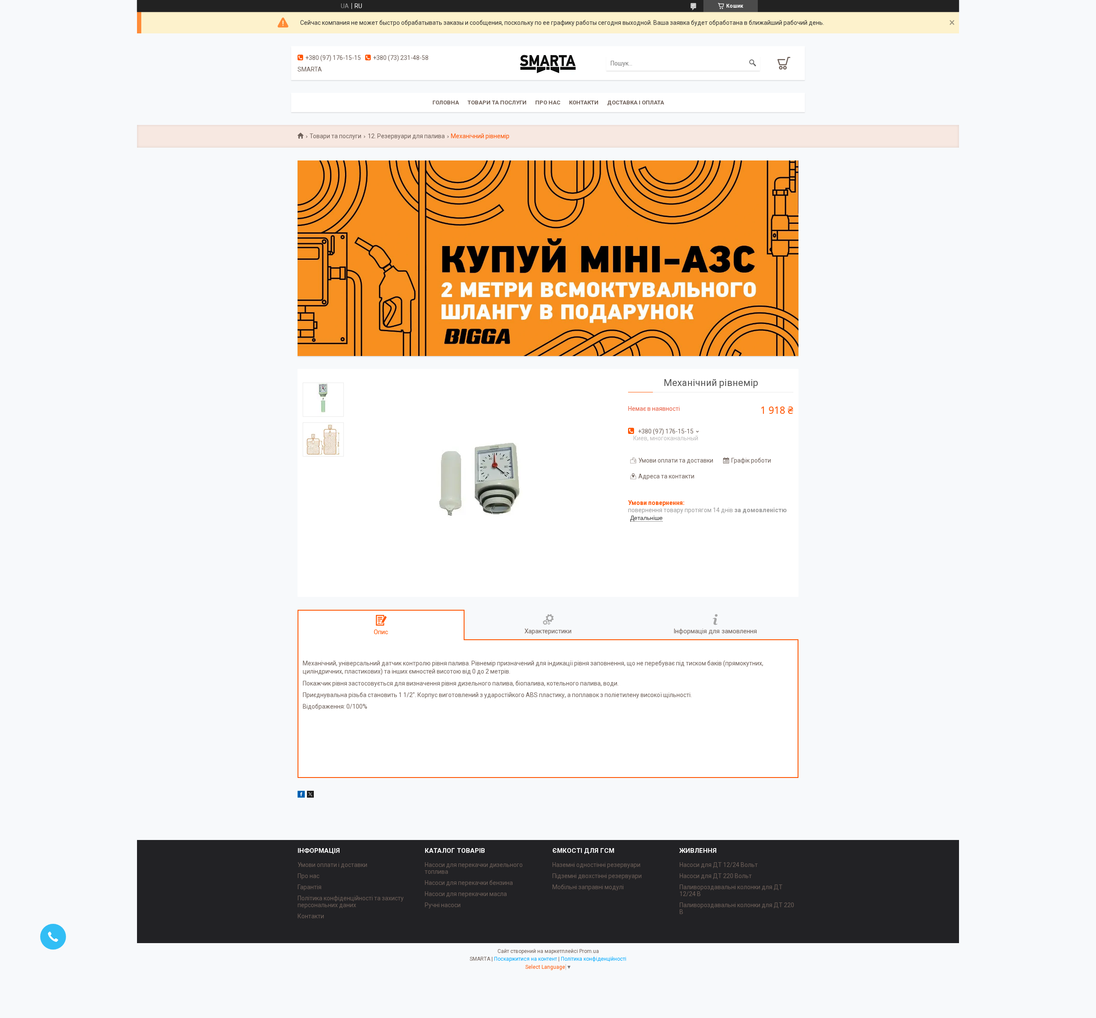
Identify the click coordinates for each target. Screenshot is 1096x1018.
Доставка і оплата (635, 102)
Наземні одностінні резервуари (596, 864)
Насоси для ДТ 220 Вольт (715, 876)
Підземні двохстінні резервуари (597, 876)
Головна (445, 102)
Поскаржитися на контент (525, 959)
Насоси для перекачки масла (466, 893)
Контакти (584, 102)
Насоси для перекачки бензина (469, 882)
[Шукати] (752, 63)
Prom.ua (589, 951)
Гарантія (310, 887)
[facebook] (301, 795)
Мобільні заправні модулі (588, 887)
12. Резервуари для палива (406, 136)
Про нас (547, 102)
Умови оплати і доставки (332, 864)
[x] (310, 795)
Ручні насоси (443, 905)
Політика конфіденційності (593, 959)
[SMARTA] (547, 62)
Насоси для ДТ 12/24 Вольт (718, 864)
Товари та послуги (497, 102)
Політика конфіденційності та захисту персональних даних (351, 901)
